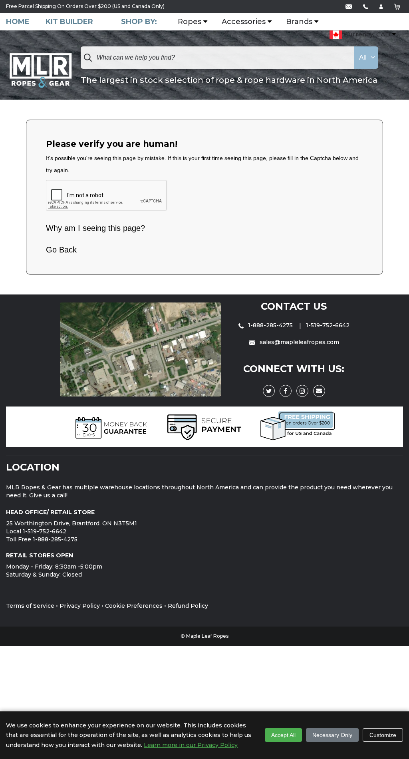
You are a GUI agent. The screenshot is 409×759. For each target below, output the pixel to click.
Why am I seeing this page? (95, 228)
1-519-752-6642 (327, 325)
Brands (299, 22)
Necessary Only (332, 735)
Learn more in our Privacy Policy (191, 745)
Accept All (283, 735)
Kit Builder (69, 22)
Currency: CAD (366, 34)
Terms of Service (30, 605)
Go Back (61, 249)
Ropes (189, 22)
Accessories (244, 22)
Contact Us (294, 306)
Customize (382, 735)
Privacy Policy (80, 605)
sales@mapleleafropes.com (298, 342)
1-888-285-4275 (270, 325)
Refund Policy (188, 605)
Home (18, 22)
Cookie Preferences (134, 605)
